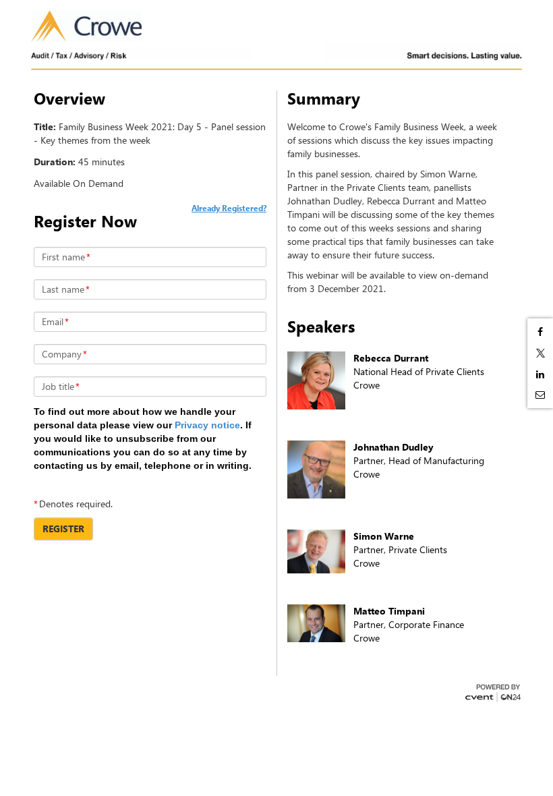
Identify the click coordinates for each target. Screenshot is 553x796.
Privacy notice (207, 425)
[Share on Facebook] (540, 332)
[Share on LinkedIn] (540, 374)
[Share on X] (540, 353)
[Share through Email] (540, 395)
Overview (69, 98)
